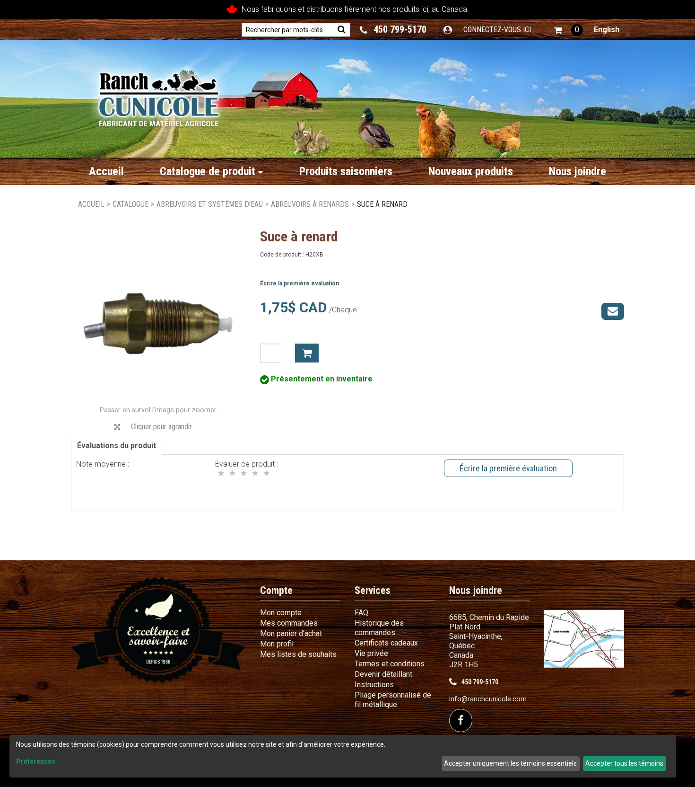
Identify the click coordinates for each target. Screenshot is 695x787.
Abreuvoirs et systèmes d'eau (209, 204)
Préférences (35, 761)
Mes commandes (289, 623)
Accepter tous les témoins (624, 763)
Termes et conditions (390, 663)
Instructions (374, 684)
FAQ (361, 612)
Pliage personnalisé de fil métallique (393, 699)
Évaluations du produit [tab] (116, 445)
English (606, 29)
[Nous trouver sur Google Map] (584, 638)
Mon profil (277, 643)
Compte (276, 590)
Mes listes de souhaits (298, 654)
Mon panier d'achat (291, 633)
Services (373, 590)
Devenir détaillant (383, 674)
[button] (568, 30)
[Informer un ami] (612, 311)
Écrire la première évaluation (299, 283)
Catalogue (130, 204)
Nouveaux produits (470, 171)
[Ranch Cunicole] (159, 95)
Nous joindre (577, 171)
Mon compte (281, 612)
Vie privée (371, 653)
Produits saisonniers (345, 171)
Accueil (106, 171)
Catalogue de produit (207, 171)
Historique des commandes (379, 628)
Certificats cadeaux (386, 642)
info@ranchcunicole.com (488, 699)
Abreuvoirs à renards (310, 204)
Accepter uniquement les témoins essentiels (510, 763)
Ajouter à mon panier (307, 353)
